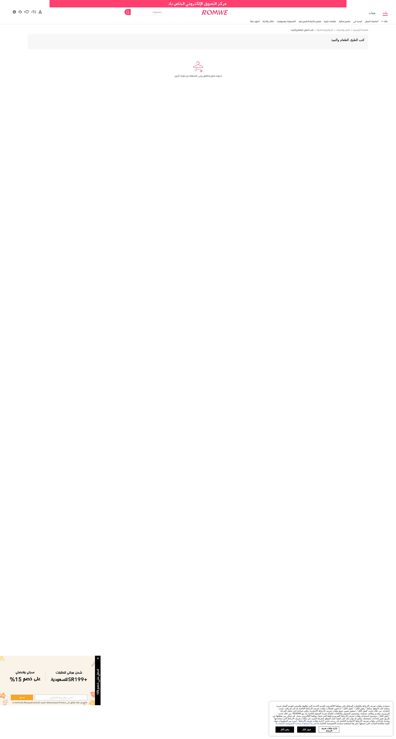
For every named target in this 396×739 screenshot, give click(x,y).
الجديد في (357, 21)
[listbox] (40, 11)
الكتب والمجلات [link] (343, 30)
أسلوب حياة (255, 21)
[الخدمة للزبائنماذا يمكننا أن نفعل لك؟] (20, 12)
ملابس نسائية (344, 21)
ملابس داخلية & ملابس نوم (310, 21)
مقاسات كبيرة (330, 21)
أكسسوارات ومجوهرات (286, 21)
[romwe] (215, 11)
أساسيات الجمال (371, 21)
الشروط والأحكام (26, 702)
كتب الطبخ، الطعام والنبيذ (347, 40)
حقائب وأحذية (268, 21)
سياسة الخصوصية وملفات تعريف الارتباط (50, 702)
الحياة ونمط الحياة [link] (325, 30)
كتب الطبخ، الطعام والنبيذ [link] (302, 30)
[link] (198, 3)
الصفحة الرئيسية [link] (360, 30)
